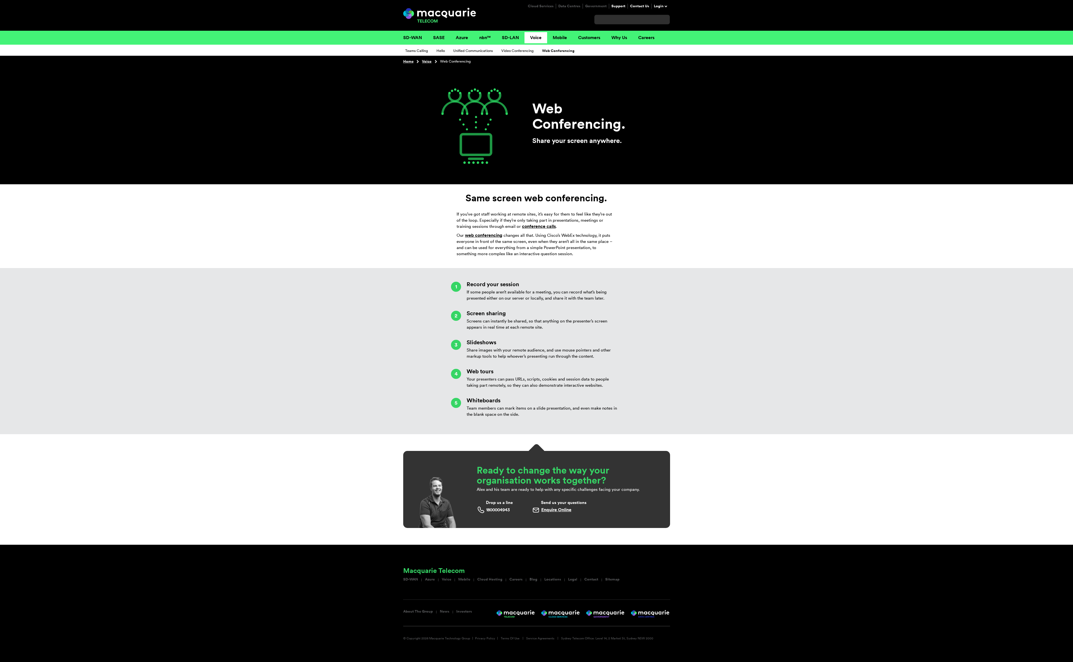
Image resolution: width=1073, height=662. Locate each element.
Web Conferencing (558, 50)
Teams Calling (416, 50)
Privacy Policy (485, 638)
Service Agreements (540, 638)
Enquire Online (556, 510)
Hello (440, 50)
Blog (533, 579)
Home (408, 61)
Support (618, 6)
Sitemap (612, 579)
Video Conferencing (517, 50)
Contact (591, 579)
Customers (589, 37)
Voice (536, 37)
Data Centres (569, 6)
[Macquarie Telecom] (439, 15)
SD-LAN (510, 37)
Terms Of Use (510, 638)
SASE (439, 37)
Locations (552, 579)
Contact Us (639, 6)
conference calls (539, 226)
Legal (572, 579)
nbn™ (485, 37)
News (444, 611)
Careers (646, 37)
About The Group (418, 611)
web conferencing (483, 235)
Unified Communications (473, 50)
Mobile (560, 37)
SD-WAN (412, 37)
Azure (462, 37)
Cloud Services (541, 6)
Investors (464, 611)
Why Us (619, 37)
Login (659, 6)
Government (596, 6)
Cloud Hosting (489, 579)
